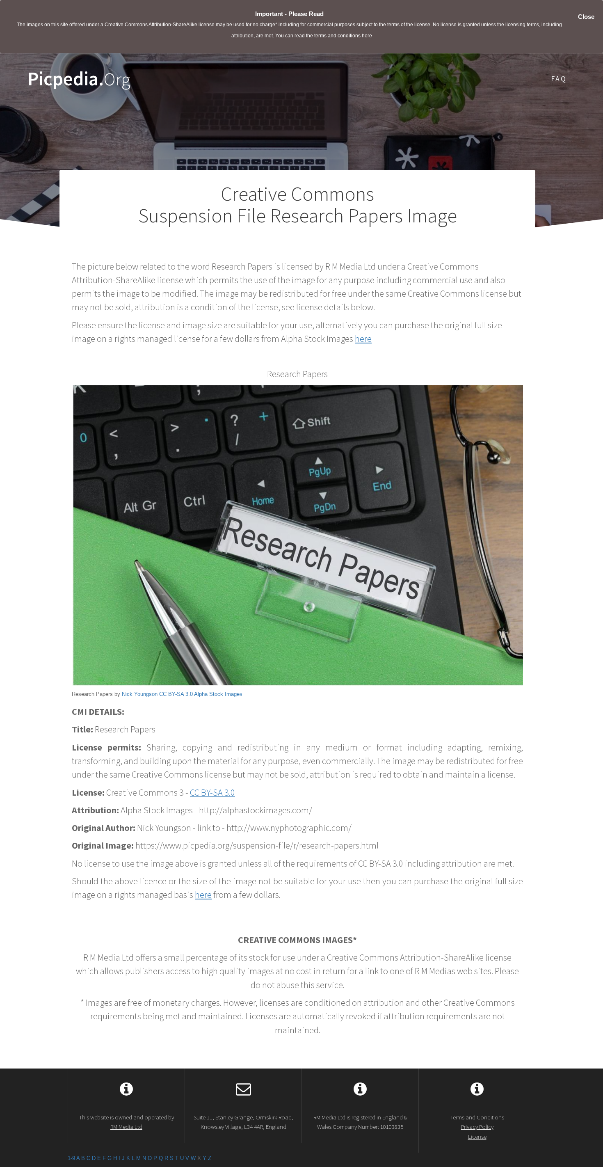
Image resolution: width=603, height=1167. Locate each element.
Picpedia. (78, 79)
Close (586, 16)
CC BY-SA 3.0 (176, 694)
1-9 (71, 1158)
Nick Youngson (140, 694)
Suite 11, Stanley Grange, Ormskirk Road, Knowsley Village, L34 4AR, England (243, 1121)
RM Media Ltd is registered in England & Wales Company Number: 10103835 (360, 1121)
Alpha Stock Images (218, 694)
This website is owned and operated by (126, 1121)
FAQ (559, 78)
